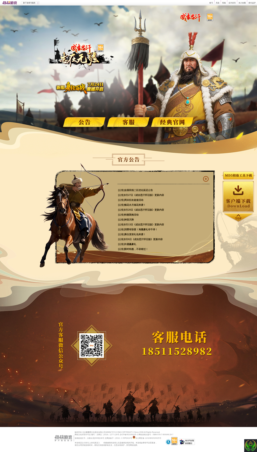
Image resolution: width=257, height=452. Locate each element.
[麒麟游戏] (10, 3)
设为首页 (232, 3)
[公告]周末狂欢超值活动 (130, 200)
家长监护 (252, 3)
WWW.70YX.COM (113, 432)
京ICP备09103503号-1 (129, 435)
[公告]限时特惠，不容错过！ (133, 249)
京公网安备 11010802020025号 (148, 438)
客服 (224, 3)
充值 (217, 3)
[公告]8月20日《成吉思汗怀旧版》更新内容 (141, 210)
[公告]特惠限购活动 (128, 214)
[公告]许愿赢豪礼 (127, 244)
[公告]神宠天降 (126, 219)
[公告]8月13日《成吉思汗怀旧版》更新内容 (141, 224)
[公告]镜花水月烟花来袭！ (132, 205)
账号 (211, 3)
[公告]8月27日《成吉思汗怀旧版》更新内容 (141, 195)
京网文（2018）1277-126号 (108, 435)
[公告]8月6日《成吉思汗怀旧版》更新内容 (140, 239)
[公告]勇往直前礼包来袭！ (132, 234)
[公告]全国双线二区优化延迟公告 (135, 190)
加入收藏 (242, 3)
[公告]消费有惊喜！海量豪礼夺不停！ (138, 229)
